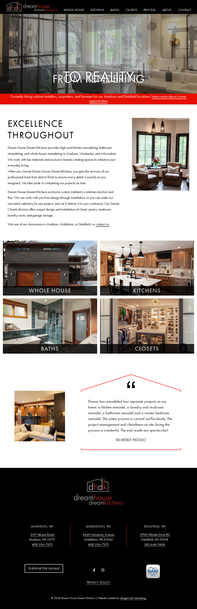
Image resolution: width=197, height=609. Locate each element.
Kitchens (97, 10)
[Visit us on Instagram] (103, 570)
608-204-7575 (42, 544)
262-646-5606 (154, 544)
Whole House (73, 10)
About (166, 10)
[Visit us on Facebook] (94, 570)
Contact (184, 10)
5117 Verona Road (42, 535)
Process (149, 10)
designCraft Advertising (133, 598)
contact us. (102, 224)
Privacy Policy (98, 582)
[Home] (32, 6)
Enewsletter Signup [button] (43, 568)
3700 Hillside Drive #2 (155, 535)
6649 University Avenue (98, 535)
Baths (115, 10)
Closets (131, 10)
